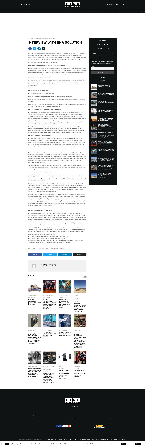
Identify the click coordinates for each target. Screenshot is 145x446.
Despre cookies (130, 443)
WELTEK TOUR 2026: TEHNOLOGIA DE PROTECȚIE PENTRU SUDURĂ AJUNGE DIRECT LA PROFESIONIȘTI (64, 374)
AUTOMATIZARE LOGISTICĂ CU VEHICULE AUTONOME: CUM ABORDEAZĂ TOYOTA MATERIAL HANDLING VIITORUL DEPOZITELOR (106, 135)
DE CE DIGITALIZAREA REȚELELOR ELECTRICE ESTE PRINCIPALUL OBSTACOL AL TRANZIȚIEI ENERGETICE (105, 119)
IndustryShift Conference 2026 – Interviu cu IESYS (105, 111)
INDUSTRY (64, 11)
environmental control (43, 248)
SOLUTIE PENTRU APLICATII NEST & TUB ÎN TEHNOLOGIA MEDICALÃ (49, 335)
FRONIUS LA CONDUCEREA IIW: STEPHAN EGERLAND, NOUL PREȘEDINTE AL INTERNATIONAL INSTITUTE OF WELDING (49, 304)
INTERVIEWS (46, 11)
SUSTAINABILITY (37, 38)
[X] (21, 4)
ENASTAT (34, 248)
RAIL (74, 299)
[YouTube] (26, 4)
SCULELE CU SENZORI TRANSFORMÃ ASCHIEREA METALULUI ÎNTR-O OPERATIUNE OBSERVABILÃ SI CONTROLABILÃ (34, 372)
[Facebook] (19, 4)
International (92, 11)
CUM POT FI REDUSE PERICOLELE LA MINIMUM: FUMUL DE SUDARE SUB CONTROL (79, 373)
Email (92, 66)
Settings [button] (138, 443)
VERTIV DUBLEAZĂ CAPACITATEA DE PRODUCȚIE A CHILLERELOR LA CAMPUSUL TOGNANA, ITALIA (106, 159)
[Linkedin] (29, 4)
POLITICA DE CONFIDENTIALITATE (102, 439)
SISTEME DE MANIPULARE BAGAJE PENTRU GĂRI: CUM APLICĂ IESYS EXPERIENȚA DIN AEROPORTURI (80, 307)
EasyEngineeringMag (48, 265)
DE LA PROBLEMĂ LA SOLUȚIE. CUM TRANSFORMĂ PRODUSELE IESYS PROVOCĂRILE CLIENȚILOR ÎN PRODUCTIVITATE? (49, 378)
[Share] (30, 48)
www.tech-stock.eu (34, 421)
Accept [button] (123, 443)
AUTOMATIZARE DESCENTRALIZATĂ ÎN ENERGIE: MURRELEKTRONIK (106, 102)
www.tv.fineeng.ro (72, 415)
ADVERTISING (68, 439)
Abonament (59, 439)
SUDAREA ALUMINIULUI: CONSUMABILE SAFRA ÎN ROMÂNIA (34, 302)
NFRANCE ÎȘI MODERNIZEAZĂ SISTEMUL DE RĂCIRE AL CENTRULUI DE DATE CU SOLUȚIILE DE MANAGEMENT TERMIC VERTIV (34, 338)
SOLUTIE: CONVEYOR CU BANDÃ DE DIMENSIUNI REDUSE (65, 334)
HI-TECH (60, 295)
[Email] (43, 48)
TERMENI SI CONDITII (120, 439)
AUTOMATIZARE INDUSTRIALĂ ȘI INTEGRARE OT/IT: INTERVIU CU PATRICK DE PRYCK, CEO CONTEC (65, 303)
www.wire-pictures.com (110, 418)
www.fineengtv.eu (34, 418)
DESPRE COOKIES (84, 439)
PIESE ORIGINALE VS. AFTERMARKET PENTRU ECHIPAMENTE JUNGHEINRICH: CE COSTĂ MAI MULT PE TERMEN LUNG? (106, 127)
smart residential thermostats (57, 248)
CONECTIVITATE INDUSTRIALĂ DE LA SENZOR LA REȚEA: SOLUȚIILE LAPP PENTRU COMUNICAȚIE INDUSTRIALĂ (105, 167)
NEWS (73, 11)
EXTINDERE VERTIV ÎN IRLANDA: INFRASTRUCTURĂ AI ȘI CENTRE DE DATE (106, 94)
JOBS (75, 439)
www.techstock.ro (72, 418)
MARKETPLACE (115, 11)
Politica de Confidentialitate (100, 63)
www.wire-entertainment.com (110, 415)
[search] (112, 53)
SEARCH (37, 11)
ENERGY (30, 330)
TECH (55, 11)
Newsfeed (28, 11)
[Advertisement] (72, 24)
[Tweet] (34, 48)
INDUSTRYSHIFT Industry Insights (79, 298)
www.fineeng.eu (34, 415)
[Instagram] (24, 4)
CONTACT (105, 11)
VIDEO (81, 11)
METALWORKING (46, 295)
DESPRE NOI (49, 439)
